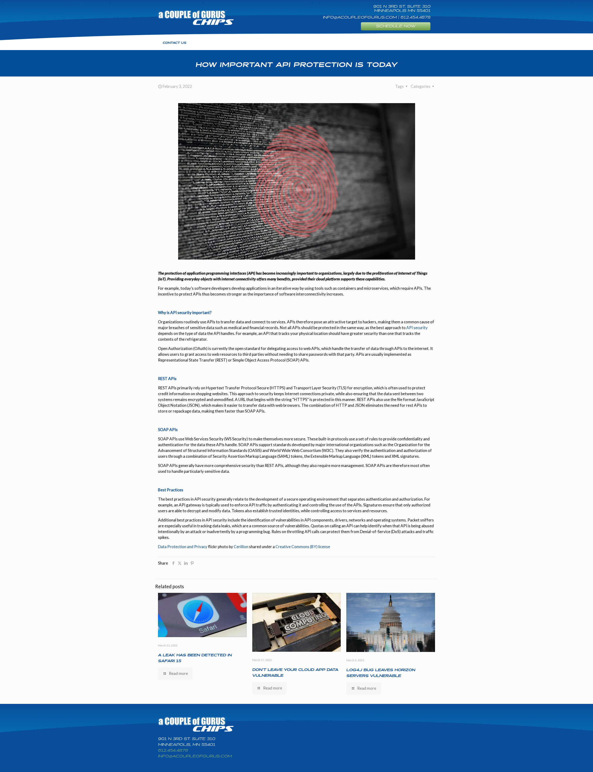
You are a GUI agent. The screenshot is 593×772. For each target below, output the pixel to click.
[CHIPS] (196, 17)
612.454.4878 (173, 750)
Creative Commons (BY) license (302, 546)
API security (417, 327)
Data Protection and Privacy (182, 546)
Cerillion (241, 546)
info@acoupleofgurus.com (195, 756)
